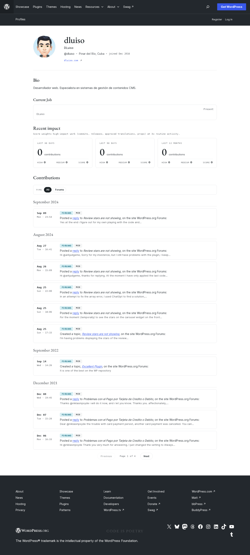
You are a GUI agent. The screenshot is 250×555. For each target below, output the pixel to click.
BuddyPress (201, 510)
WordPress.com (203, 491)
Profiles (20, 19)
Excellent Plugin (92, 366)
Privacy (20, 510)
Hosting (21, 504)
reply (75, 218)
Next (146, 456)
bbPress (199, 504)
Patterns (65, 510)
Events (152, 497)
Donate (154, 504)
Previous (106, 456)
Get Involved (156, 491)
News (19, 497)
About (19, 491)
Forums (59, 189)
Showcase (66, 491)
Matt (196, 497)
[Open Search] (207, 7)
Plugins (64, 504)
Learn (107, 491)
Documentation (113, 497)
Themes (65, 497)
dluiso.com (71, 60)
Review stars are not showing (100, 334)
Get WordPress (231, 6)
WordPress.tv (114, 510)
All (47, 189)
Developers (111, 504)
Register (217, 19)
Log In (228, 19)
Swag (153, 510)
